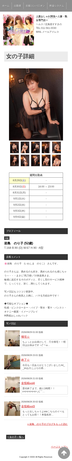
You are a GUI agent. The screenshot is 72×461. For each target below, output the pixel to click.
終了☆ (25, 359)
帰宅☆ (25, 336)
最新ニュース (9, 17)
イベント (26, 17)
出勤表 (17, 5)
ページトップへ (59, 446)
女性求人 (52, 17)
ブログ (39, 17)
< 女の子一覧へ (15, 437)
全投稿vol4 (28, 383)
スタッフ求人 (9, 29)
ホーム (5, 5)
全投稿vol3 (28, 406)
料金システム (57, 5)
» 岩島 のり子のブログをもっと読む (47, 424)
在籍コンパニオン (35, 5)
